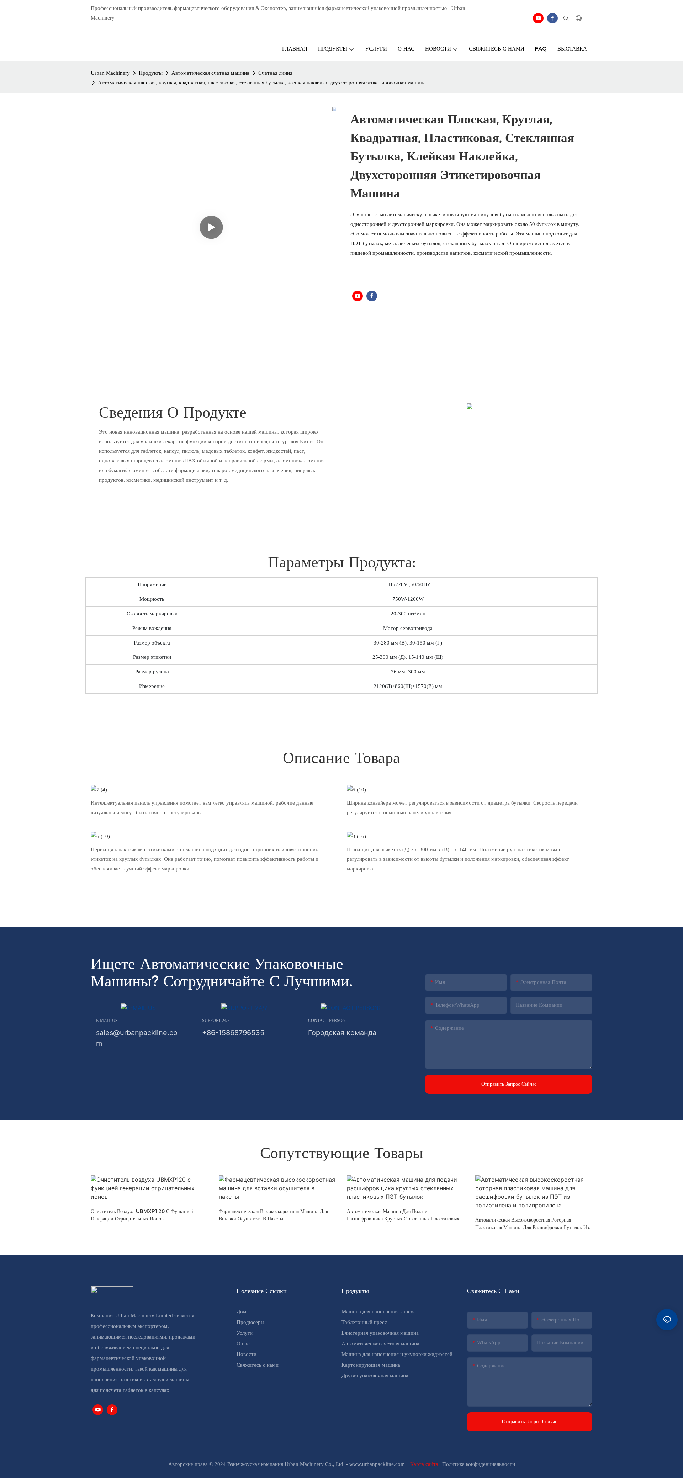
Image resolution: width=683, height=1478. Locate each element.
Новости (246, 1354)
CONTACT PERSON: (327, 1020)
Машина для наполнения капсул (378, 1311)
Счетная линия (275, 73)
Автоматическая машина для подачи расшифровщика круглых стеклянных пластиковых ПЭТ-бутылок (403, 1215)
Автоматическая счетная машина (210, 73)
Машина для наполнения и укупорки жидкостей (397, 1354)
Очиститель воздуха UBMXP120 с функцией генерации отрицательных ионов (142, 1215)
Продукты (151, 73)
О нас (243, 1343)
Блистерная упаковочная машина (380, 1333)
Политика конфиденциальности (478, 1464)
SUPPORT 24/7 (215, 1020)
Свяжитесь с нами (258, 1365)
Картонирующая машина (371, 1365)
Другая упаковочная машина (375, 1375)
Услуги (245, 1333)
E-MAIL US (107, 1020)
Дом (242, 1311)
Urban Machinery (110, 73)
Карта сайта (425, 1464)
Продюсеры (250, 1322)
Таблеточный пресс (364, 1322)
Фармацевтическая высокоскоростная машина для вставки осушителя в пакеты (273, 1215)
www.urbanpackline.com (377, 1464)
